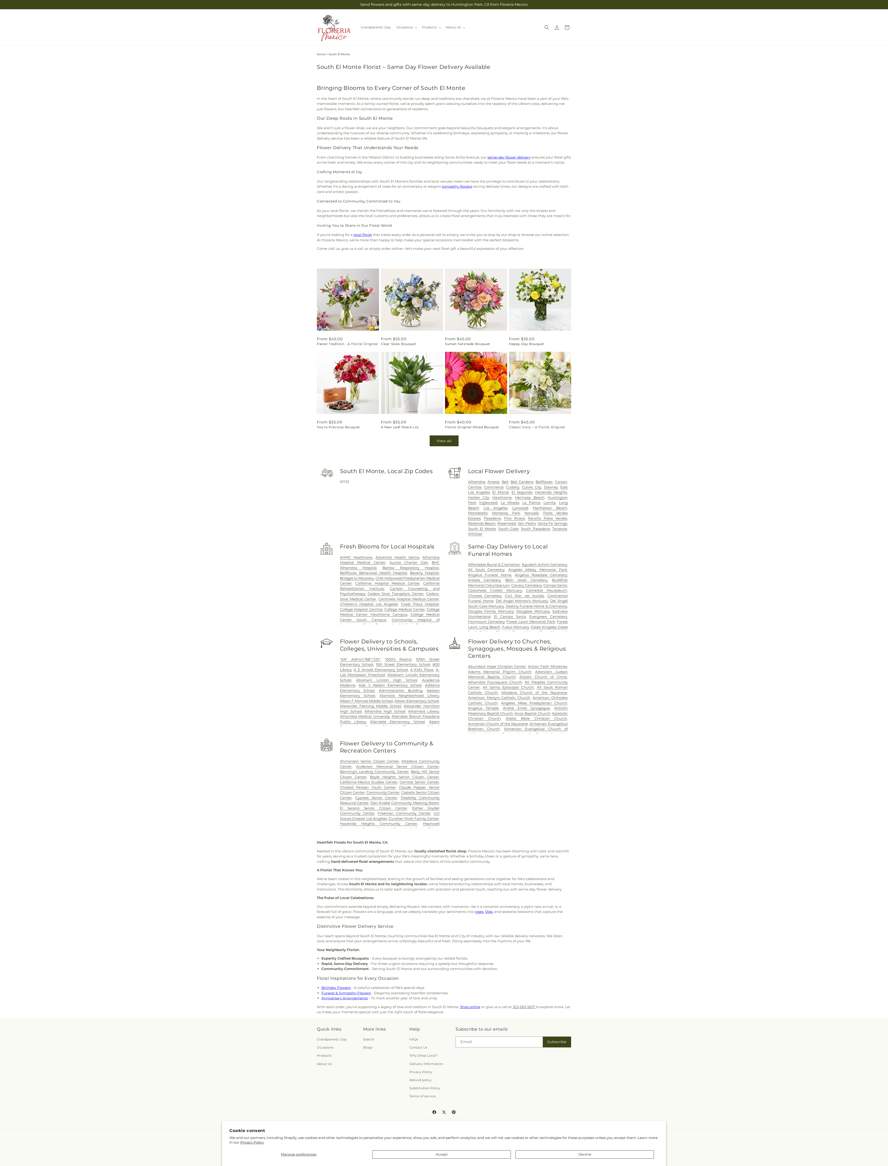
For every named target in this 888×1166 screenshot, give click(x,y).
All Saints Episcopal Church (508, 687)
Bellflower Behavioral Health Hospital (373, 573)
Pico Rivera (514, 518)
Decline (584, 1154)
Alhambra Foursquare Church (495, 682)
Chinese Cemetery (485, 596)
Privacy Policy (252, 1142)
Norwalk (531, 513)
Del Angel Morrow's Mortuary (522, 601)
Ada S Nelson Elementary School (390, 685)
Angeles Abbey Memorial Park (537, 569)
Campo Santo (555, 585)
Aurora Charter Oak (408, 562)
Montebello (477, 513)
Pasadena (492, 518)
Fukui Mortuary (515, 627)
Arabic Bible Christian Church (536, 718)
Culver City (531, 487)
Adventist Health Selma (397, 557)
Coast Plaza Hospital (420, 604)
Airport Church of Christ (543, 677)
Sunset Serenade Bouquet (467, 344)
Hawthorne (502, 497)
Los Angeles (495, 508)
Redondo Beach (482, 523)
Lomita (549, 502)
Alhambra (476, 482)
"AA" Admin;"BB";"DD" (360, 659)
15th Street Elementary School (403, 664)
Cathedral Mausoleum (546, 590)
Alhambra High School (384, 711)
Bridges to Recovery (357, 578)
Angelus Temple (483, 708)
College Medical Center (404, 609)
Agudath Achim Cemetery (544, 564)
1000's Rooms (398, 659)
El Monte (500, 492)
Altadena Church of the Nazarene (534, 692)
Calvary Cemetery (526, 585)
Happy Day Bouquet (526, 344)
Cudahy (512, 487)
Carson (561, 482)
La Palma (531, 502)
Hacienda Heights (551, 492)
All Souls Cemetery (486, 569)
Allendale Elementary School (397, 721)
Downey (551, 487)
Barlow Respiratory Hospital (410, 568)
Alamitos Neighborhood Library (409, 695)
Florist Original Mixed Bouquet (472, 427)
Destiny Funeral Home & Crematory (536, 606)
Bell (505, 482)
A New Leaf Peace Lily (400, 427)
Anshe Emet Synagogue (526, 708)
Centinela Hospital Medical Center (409, 599)
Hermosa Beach (529, 497)
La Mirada (510, 502)
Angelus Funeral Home (490, 575)
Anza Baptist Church (532, 713)
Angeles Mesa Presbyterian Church (534, 703)
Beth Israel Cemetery (526, 580)
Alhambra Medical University (365, 716)
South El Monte (482, 528)
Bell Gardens (522, 482)
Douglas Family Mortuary (491, 611)
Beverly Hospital (424, 573)
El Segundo (522, 492)
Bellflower (544, 482)
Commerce (493, 487)
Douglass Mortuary (533, 611)
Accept (442, 1154)
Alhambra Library (423, 711)
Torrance (559, 528)
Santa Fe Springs (552, 523)
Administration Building (400, 690)
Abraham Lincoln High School (386, 680)
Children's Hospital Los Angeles (369, 604)
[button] (406, 27)
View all (444, 441)
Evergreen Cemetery (548, 616)
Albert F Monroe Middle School (366, 701)
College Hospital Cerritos (361, 609)
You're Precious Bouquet (338, 427)
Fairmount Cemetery (486, 621)
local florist (363, 235)
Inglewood (488, 502)
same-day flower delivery (508, 157)
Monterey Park (506, 513)
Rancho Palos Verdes (547, 518)
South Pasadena (535, 528)
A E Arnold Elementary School (381, 669)
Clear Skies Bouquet (398, 344)
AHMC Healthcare (356, 557)
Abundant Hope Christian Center (497, 666)
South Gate (508, 528)
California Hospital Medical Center (387, 583)
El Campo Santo (510, 616)
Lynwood (520, 508)
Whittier (475, 534)
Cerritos (474, 487)
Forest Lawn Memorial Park (530, 621)
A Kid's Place (422, 669)
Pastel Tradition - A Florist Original (347, 344)
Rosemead (506, 523)
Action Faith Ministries (547, 666)
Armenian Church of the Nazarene (498, 724)
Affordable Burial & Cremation (494, 564)
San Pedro (527, 523)
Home (321, 54)
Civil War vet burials (524, 596)
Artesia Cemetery (484, 580)
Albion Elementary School (417, 701)
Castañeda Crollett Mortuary (495, 590)
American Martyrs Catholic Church (499, 697)
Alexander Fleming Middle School (370, 706)
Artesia (493, 482)
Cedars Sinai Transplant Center (396, 593)
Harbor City (478, 497)
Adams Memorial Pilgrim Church (499, 672)
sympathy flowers (457, 186)
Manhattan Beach (550, 508)
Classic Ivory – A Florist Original (537, 427)
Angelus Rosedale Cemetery (541, 575)
